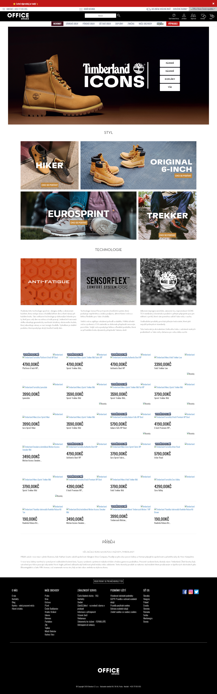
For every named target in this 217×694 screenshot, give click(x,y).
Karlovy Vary (49, 634)
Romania (146, 611)
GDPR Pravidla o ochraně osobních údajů (123, 600)
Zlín (46, 624)
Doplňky (119, 23)
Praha (47, 595)
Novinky (57, 23)
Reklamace (81, 618)
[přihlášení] (184, 15)
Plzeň (47, 605)
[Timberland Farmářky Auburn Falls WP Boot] (130, 416)
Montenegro (147, 618)
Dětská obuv (105, 23)
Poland (145, 602)
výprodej (173, 23)
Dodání (80, 602)
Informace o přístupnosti (86, 611)
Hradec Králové (50, 611)
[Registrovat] (193, 15)
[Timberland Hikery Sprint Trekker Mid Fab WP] (130, 386)
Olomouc (48, 618)
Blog (13, 602)
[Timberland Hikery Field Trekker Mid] (130, 478)
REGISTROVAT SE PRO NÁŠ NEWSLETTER (108, 581)
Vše (170, 87)
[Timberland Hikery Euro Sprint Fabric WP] (130, 445)
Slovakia (146, 595)
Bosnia (145, 621)
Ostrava (48, 602)
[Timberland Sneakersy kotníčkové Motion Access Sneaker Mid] (42, 447)
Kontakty (15, 599)
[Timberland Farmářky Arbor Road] (174, 445)
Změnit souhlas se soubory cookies (123, 611)
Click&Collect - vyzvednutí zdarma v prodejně (91, 607)
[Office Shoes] (18, 16)
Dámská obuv (72, 23)
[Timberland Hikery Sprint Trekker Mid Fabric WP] (86, 356)
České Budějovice (51, 608)
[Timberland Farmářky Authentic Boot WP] (130, 356)
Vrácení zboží (82, 615)
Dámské (170, 71)
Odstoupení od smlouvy (86, 624)
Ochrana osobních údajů (119, 608)
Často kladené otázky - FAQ (87, 595)
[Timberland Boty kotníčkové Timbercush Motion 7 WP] (130, 508)
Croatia (146, 605)
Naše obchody (145, 23)
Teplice (47, 628)
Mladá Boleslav (50, 631)
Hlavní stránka (17, 608)
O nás (14, 595)
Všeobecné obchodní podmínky (121, 595)
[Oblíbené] (202, 15)
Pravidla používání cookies (120, 605)
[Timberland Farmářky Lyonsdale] (42, 386)
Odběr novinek (89, 9)
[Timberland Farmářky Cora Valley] (174, 478)
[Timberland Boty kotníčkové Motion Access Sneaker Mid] (86, 509)
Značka (131, 23)
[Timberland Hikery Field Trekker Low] (174, 356)
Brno (46, 599)
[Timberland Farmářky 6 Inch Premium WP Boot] (174, 416)
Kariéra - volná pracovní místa (23, 605)
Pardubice (48, 621)
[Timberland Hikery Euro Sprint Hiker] (42, 416)
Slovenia (146, 608)
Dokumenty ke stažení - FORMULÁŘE (91, 621)
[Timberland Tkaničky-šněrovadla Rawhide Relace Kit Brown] (174, 509)
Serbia (145, 615)
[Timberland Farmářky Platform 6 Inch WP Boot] (42, 356)
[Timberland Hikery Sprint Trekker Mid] (86, 386)
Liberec (47, 615)
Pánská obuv (89, 23)
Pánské (170, 63)
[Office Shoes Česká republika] (203, 8)
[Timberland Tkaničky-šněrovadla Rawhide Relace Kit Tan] (42, 509)
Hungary (146, 599)
